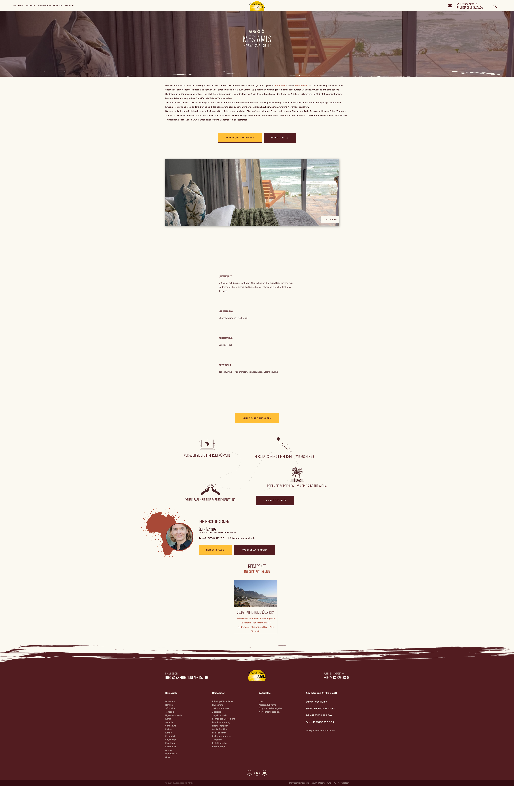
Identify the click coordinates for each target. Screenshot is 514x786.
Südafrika (170, 708)
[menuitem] (18, 5)
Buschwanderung (221, 722)
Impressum (311, 783)
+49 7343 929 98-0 (336, 677)
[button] (257, 192)
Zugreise (216, 712)
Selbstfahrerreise (220, 708)
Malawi (168, 729)
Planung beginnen (275, 500)
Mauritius (170, 743)
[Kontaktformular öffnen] (450, 5)
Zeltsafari (217, 739)
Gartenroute (300, 85)
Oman (168, 757)
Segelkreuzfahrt (220, 715)
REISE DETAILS (279, 138)
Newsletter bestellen (269, 712)
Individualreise (219, 743)
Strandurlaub (219, 746)
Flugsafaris (217, 705)
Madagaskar (171, 753)
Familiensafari (219, 732)
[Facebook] (257, 773)
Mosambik (170, 736)
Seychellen (170, 739)
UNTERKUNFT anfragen (240, 138)
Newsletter (343, 783)
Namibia (169, 705)
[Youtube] (264, 773)
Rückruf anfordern (255, 550)
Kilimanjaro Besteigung (223, 719)
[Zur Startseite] (257, 6)
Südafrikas (280, 85)
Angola (168, 750)
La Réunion (171, 746)
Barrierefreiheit (297, 783)
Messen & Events (267, 705)
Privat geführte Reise (222, 701)
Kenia (168, 719)
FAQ (334, 783)
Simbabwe (170, 725)
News (261, 701)
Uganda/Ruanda (173, 715)
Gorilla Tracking (220, 729)
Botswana (170, 701)
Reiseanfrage (215, 550)
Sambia (169, 722)
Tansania (169, 712)
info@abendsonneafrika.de (241, 538)
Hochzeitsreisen (220, 725)
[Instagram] (249, 773)
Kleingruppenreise (221, 736)
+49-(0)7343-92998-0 (213, 538)
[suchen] (495, 6)
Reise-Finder (44, 5)
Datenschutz (324, 783)
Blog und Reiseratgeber (271, 708)
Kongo (168, 732)
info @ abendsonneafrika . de (186, 677)
